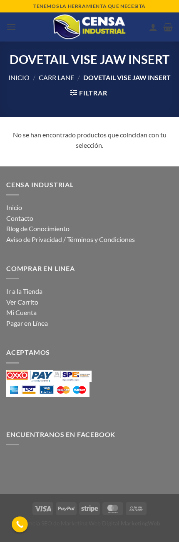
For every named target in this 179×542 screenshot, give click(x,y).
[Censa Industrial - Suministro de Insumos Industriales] (89, 27)
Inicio (19, 77)
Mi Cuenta (21, 312)
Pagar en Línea (27, 323)
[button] (11, 27)
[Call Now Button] (20, 524)
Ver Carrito (22, 302)
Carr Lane (56, 77)
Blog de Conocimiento (38, 228)
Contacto (19, 218)
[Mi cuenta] (153, 27)
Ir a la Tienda (24, 291)
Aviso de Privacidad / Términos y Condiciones (70, 239)
